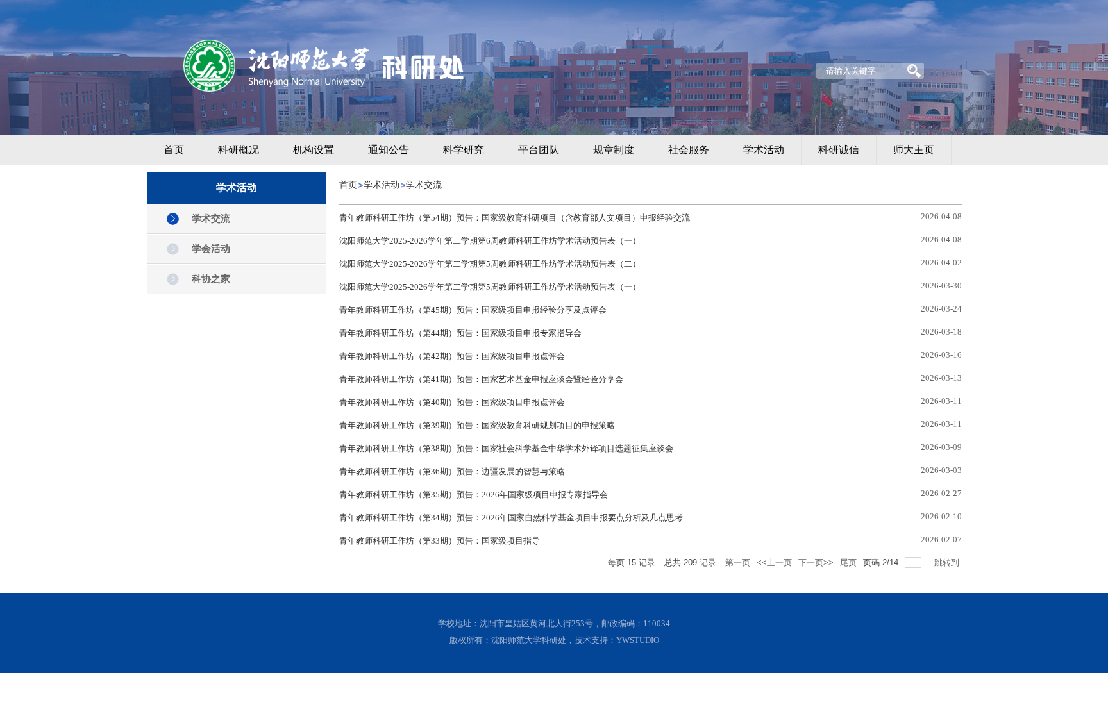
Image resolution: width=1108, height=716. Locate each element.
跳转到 (948, 562)
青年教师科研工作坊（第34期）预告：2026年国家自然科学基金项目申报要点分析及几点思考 (511, 517)
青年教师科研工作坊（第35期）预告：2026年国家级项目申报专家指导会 (473, 494)
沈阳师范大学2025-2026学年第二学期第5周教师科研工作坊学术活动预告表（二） (490, 264)
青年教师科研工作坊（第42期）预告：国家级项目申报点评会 (452, 356)
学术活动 (381, 185)
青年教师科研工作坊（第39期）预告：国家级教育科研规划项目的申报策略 (477, 425)
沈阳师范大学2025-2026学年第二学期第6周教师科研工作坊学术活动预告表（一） (490, 241)
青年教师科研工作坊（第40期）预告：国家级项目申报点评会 (452, 402)
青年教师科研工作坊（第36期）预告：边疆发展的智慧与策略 (452, 471)
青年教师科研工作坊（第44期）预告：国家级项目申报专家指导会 (460, 333)
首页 (348, 185)
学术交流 (424, 185)
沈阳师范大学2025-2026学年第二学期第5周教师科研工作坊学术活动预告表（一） (490, 287)
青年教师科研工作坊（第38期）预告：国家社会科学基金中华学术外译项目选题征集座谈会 (506, 448)
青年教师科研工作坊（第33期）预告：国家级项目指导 (439, 540)
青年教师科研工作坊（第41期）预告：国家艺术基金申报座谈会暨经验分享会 (481, 379)
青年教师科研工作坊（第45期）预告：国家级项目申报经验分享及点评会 (473, 310)
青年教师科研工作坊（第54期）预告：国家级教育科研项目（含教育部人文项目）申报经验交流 (514, 217)
